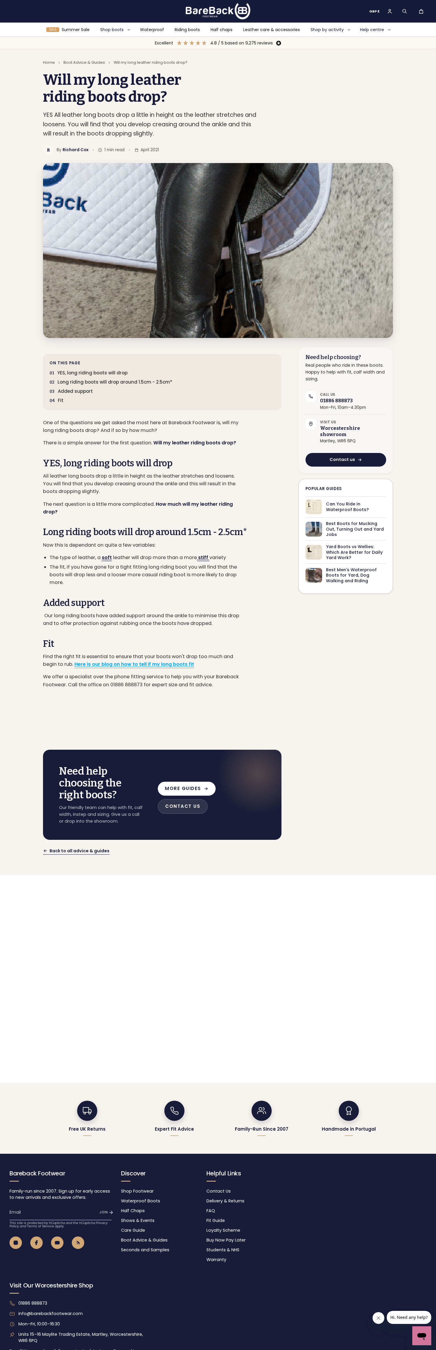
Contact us (342, 459)
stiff (203, 557)
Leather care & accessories (271, 30)
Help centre (372, 30)
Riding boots (187, 30)
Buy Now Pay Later (226, 1240)
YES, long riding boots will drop (92, 373)
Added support (76, 391)
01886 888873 (32, 1303)
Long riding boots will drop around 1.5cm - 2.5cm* (115, 382)
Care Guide (133, 1230)
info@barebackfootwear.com (50, 1314)
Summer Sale (69, 30)
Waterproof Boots (140, 1201)
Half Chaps (133, 1211)
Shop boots (112, 30)
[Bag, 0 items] (421, 11)
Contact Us (218, 1191)
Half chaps (222, 30)
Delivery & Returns (225, 1201)
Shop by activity (327, 30)
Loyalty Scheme (223, 1230)
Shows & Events (138, 1220)
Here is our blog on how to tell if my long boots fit (134, 664)
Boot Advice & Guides (84, 62)
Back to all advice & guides (79, 851)
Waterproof (152, 30)
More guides (183, 788)
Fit (60, 400)
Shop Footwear (137, 1191)
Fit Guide (215, 1220)
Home (49, 62)
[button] (404, 11)
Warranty (216, 1260)
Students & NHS (222, 1250)
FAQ (210, 1211)
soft (107, 557)
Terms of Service (40, 1226)
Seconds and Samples (145, 1250)
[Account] (389, 11)
